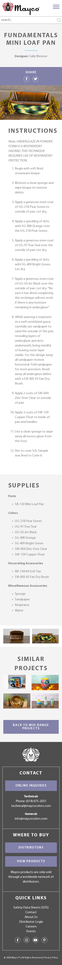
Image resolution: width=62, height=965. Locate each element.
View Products (31, 861)
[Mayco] (21, 8)
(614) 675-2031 (36, 801)
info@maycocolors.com (31, 818)
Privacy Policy (51, 957)
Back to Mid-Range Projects (31, 727)
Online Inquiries (31, 785)
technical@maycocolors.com (31, 806)
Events (31, 931)
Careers (31, 926)
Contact (31, 912)
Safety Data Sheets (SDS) (31, 907)
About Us (31, 917)
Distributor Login (31, 922)
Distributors (31, 847)
